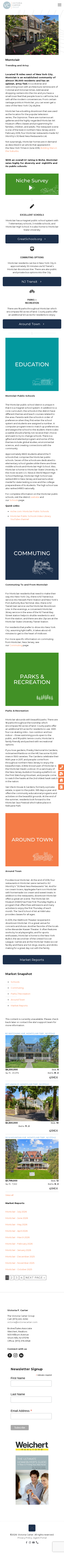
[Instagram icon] (30, 1542)
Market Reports (19, 1005)
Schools (14, 500)
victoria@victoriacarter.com (22, 1322)
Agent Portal (40, 1537)
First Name (18, 1378)
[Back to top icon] (32, 1528)
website (35, 497)
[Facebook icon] (26, 1542)
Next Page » (35, 1277)
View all (9, 1195)
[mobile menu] (59, 5)
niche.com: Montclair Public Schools (29, 511)
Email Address (21, 1411)
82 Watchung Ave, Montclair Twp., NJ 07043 (30, 1033)
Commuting (16, 645)
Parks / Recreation (20, 993)
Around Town (18, 999)
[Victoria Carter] (12, 5)
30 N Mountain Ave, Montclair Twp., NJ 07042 (30, 1137)
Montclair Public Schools (20, 395)
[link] (32, 184)
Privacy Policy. (25, 1537)
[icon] (33, 1542)
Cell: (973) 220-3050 (17, 1319)
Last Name (18, 1394)
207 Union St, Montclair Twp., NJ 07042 (27, 1084)
